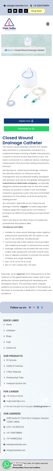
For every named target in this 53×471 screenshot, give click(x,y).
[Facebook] (15, 11)
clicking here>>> (42, 406)
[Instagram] (21, 11)
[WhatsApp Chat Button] (6, 464)
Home (9, 50)
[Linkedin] (10, 11)
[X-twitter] (26, 11)
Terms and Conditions (32, 468)
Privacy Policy (18, 468)
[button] (47, 24)
